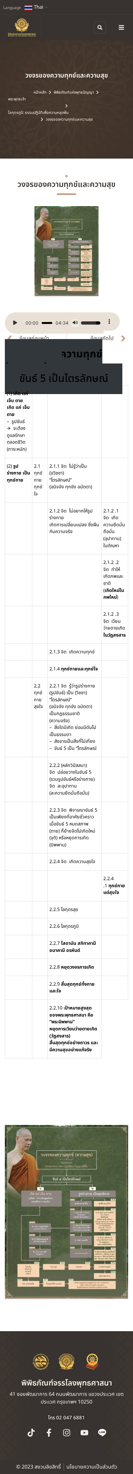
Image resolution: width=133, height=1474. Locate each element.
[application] (54, 323)
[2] (66, 251)
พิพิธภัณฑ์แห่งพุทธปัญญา (74, 92)
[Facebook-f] (49, 1432)
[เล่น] (15, 323)
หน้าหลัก (40, 92)
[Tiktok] (31, 1432)
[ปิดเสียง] (75, 323)
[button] (121, 27)
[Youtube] (84, 1432)
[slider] (47, 323)
